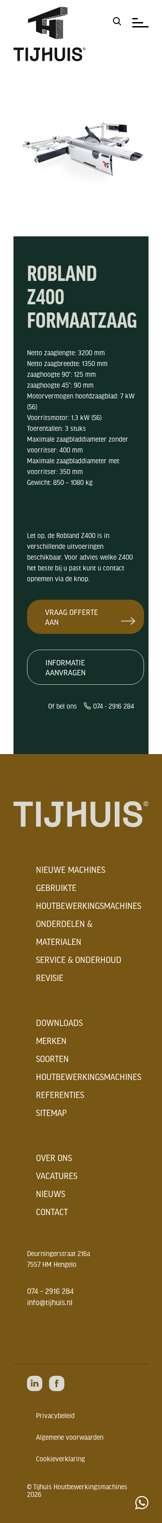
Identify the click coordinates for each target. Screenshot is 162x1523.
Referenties (60, 1094)
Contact (52, 1211)
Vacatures (56, 1175)
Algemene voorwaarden (70, 1437)
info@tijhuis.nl (49, 1302)
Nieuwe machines (70, 869)
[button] (117, 21)
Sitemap (51, 1112)
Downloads (59, 1022)
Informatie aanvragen (65, 667)
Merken (51, 1040)
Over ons (54, 1157)
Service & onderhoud (79, 959)
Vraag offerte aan (71, 617)
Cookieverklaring (60, 1458)
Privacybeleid (55, 1415)
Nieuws (50, 1193)
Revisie (49, 977)
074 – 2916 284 (50, 1291)
